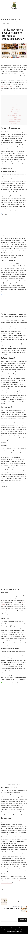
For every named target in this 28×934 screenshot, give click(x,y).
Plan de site (7, 930)
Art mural (14, 117)
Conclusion (14, 123)
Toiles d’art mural (15, 109)
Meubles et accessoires (15, 119)
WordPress (19, 931)
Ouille (14, 8)
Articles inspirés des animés (14, 115)
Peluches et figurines (14, 121)
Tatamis (15, 113)
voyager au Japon (6, 86)
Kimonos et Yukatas (15, 99)
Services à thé (15, 111)
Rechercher (4, 917)
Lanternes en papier (15, 101)
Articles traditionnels (14, 97)
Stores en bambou (15, 103)
